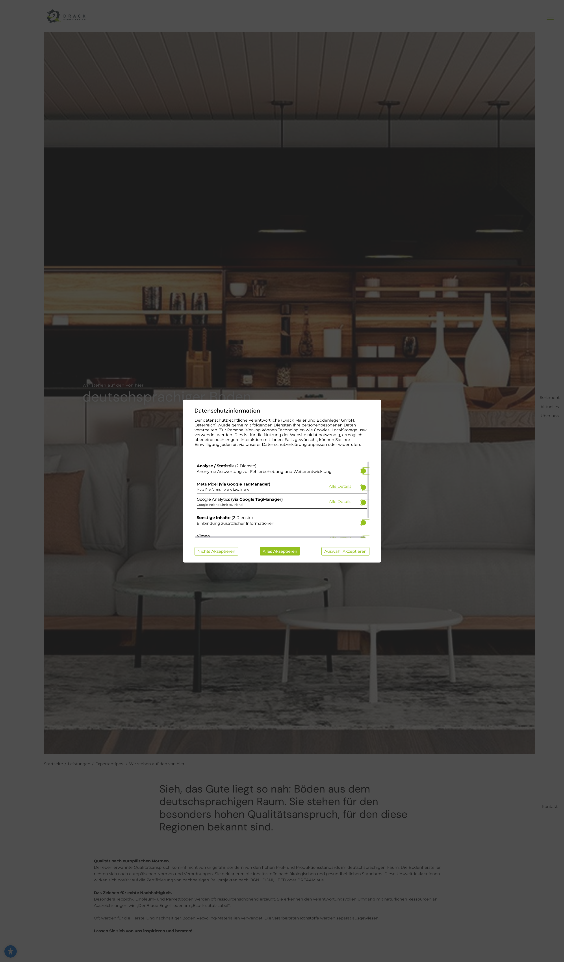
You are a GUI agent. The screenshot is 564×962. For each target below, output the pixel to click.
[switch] (363, 469)
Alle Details (340, 486)
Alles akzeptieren (280, 551)
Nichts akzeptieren (216, 551)
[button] (363, 470)
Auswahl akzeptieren (345, 551)
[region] (282, 499)
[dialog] (282, 481)
